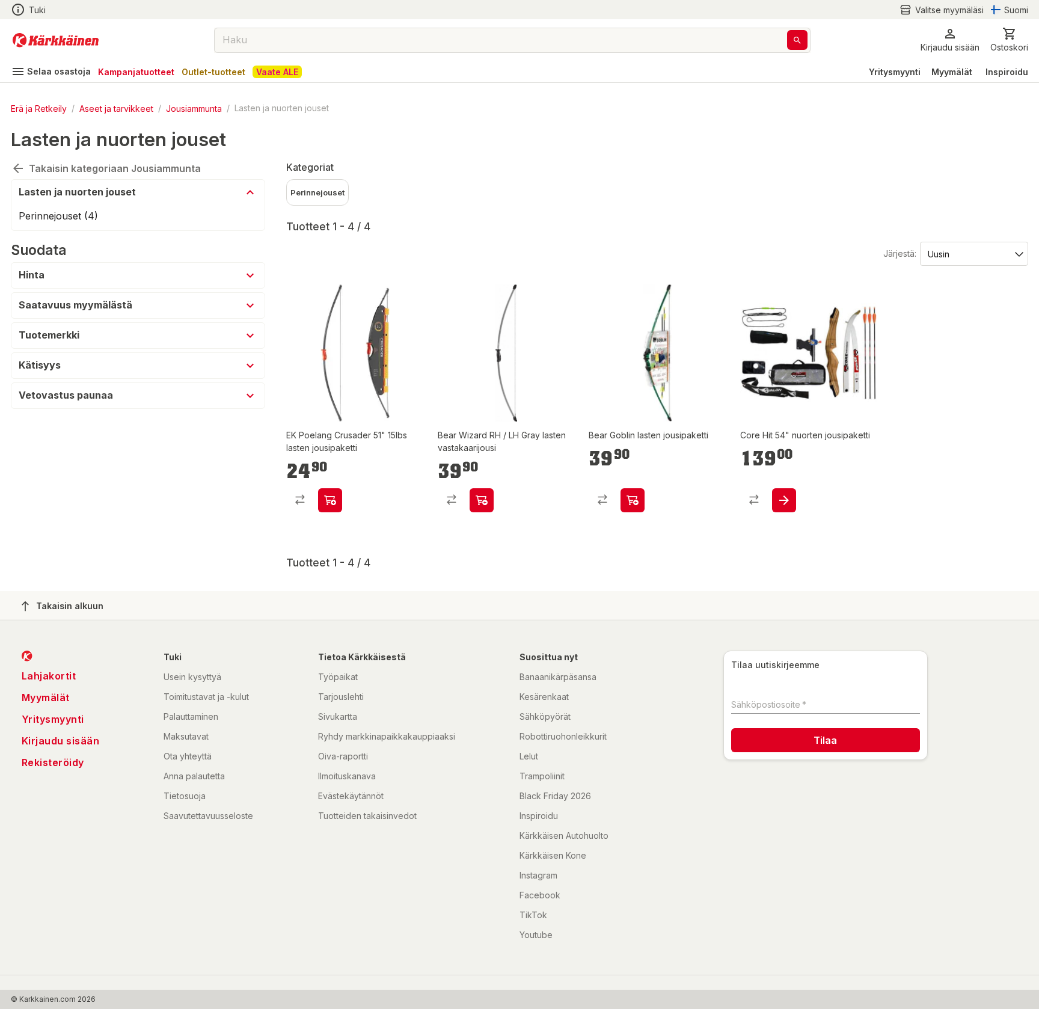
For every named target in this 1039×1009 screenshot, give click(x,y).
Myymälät (951, 72)
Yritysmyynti (895, 72)
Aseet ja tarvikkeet (116, 108)
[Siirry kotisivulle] (55, 40)
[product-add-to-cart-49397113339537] (784, 500)
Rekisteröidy (53, 762)
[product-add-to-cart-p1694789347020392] (633, 500)
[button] (942, 10)
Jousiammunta (194, 108)
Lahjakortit (49, 676)
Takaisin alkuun (69, 606)
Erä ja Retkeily (39, 108)
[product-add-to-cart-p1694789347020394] (482, 500)
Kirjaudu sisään (61, 741)
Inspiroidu (1006, 72)
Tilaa (825, 740)
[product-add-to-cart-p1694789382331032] (330, 500)
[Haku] (797, 40)
